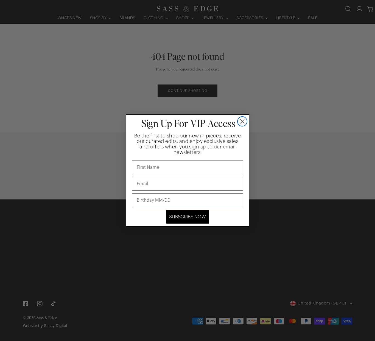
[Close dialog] (242, 121)
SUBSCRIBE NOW (187, 217)
